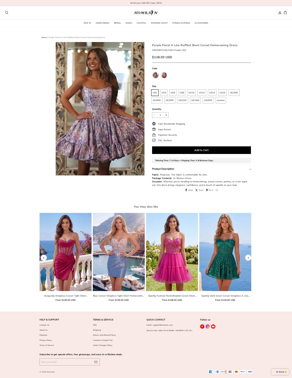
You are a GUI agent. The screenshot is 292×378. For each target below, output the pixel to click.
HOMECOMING (102, 23)
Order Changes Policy (102, 345)
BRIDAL (117, 23)
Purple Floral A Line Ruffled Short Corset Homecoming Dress (77, 37)
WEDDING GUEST (159, 23)
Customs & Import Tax (103, 340)
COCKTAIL (141, 23)
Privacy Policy (46, 340)
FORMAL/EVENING (181, 23)
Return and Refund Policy (104, 335)
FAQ (95, 325)
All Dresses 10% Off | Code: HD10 (146, 3)
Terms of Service (47, 345)
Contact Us (44, 325)
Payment (43, 335)
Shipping (97, 330)
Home (44, 37)
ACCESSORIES (201, 23)
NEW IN (87, 23)
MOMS (129, 23)
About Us (44, 330)
